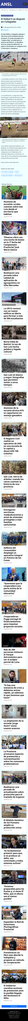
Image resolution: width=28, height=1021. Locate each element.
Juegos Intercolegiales (7, 175)
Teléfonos (17, 1015)
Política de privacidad (14, 1017)
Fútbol (16, 172)
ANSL (6, 4)
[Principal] (25, 4)
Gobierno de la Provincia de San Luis (14, 1012)
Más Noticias (14, 1006)
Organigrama (11, 1015)
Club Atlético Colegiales (7, 172)
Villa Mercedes (18, 175)
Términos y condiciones (14, 1016)
